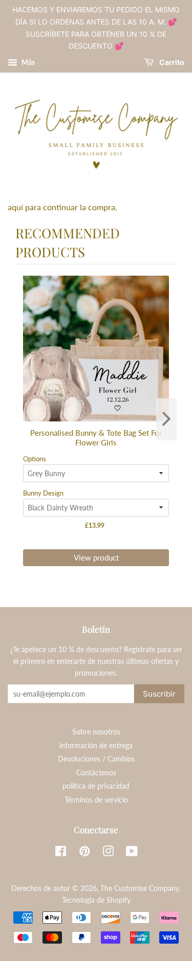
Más (27, 62)
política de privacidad (96, 786)
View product (96, 557)
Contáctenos (96, 773)
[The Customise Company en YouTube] (132, 853)
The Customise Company (139, 888)
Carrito (171, 62)
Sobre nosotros (96, 732)
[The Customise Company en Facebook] (61, 853)
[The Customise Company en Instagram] (108, 853)
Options (34, 459)
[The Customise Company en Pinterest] (84, 853)
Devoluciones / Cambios (96, 759)
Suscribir (159, 694)
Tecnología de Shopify (96, 900)
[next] (166, 419)
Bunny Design (43, 493)
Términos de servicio (96, 800)
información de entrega (96, 746)
